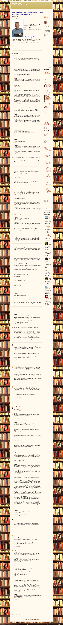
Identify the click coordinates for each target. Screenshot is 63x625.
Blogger (38, 619)
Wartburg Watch (47, 95)
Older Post (40, 613)
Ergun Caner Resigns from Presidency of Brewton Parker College (48, 235)
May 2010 (47, 157)
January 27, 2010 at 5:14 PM (17, 219)
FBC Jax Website (47, 119)
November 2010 (48, 150)
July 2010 (47, 155)
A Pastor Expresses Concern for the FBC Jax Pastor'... (48, 177)
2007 (46, 202)
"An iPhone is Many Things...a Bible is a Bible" (48, 180)
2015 (46, 142)
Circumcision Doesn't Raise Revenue (48, 196)
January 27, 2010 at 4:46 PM (17, 204)
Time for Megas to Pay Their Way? (50, 287)
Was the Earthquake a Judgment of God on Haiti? (48, 171)
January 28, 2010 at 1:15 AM (17, 341)
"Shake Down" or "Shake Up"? (48, 190)
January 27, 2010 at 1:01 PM (17, 153)
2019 (46, 137)
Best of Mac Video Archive (47, 109)
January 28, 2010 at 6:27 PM (17, 431)
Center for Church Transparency (47, 82)
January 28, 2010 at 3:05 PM (17, 410)
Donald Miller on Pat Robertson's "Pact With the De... (48, 188)
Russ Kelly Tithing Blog (48, 98)
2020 (46, 136)
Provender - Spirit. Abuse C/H (47, 90)
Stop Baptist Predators (48, 117)
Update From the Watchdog (50, 278)
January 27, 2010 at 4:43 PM (17, 194)
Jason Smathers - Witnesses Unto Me (47, 84)
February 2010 (48, 161)
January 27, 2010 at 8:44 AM (17, 111)
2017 (46, 140)
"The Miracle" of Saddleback (48, 198)
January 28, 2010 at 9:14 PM (17, 473)
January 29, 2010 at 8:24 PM (17, 515)
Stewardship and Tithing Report (48, 80)
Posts (46, 208)
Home (27, 613)
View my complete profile (47, 36)
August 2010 (47, 154)
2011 (46, 147)
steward (15, 78)
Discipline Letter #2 (47, 104)
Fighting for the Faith (47, 97)
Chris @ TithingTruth (16, 534)
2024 (46, 134)
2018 (46, 139)
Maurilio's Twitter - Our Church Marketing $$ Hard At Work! (48, 122)
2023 (46, 135)
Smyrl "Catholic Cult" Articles (48, 108)
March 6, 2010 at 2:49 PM (17, 526)
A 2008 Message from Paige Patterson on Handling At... (48, 192)
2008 (46, 201)
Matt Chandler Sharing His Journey (47, 182)
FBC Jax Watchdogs (20, 4)
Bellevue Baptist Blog (47, 114)
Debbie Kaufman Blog (48, 92)
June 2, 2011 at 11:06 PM (17, 591)
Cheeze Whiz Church (47, 99)
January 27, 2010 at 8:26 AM (17, 103)
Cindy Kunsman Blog (47, 76)
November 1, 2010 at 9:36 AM (17, 561)
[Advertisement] (26, 606)
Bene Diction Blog (47, 100)
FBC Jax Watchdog (16, 406)
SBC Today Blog (47, 113)
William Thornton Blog (48, 91)
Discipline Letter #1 (47, 103)
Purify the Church (47, 96)
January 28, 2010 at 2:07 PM (17, 397)
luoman (33, 619)
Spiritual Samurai (47, 79)
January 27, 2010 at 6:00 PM (17, 290)
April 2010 (47, 158)
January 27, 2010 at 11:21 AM (17, 142)
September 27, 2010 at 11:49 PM (18, 546)
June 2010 (47, 156)
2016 (46, 141)
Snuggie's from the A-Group (48, 167)
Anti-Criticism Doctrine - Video (48, 88)
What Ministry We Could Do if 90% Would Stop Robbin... (48, 174)
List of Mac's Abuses (47, 101)
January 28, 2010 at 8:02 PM (17, 461)
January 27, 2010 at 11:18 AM (17, 136)
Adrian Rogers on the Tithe (48, 169)
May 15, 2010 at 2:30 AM (17, 532)
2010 (46, 148)
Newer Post (13, 613)
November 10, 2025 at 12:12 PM (18, 597)
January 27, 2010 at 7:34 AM (17, 86)
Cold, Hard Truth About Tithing (48, 112)
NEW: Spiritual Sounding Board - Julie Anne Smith (48, 71)
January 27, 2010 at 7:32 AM (17, 75)
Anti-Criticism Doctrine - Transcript (48, 87)
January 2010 (47, 162)
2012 (46, 146)
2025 (46, 133)
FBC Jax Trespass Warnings (47, 106)
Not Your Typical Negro (48, 78)
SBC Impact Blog (47, 115)
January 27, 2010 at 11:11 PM (17, 323)
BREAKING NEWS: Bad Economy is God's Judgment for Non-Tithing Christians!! (48, 269)
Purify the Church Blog (48, 102)
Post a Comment (15, 599)
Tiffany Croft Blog (47, 116)
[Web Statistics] (46, 17)
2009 (46, 200)
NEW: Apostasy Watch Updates (48, 73)
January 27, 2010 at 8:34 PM (17, 311)
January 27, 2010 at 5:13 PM (17, 214)
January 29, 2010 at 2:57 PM (17, 507)
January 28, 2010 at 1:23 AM (17, 349)
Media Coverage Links (48, 85)
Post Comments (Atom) (18, 614)
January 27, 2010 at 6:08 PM (17, 305)
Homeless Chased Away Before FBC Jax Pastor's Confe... (48, 164)
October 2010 (48, 151)
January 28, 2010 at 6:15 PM (17, 419)
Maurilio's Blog (47, 120)
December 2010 (48, 149)
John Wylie (15, 518)
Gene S (15, 413)
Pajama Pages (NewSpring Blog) (47, 94)
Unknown (15, 365)
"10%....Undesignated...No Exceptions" (48, 194)
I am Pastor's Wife (47, 77)
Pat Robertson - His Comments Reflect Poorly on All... (48, 185)
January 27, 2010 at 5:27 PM (17, 242)
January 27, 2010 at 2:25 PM (17, 165)
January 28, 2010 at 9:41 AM (17, 362)
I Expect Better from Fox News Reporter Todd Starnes (47, 227)
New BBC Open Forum (17, 156)
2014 (46, 143)
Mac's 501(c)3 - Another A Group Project (48, 125)
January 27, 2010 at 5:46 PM (17, 252)
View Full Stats (46, 128)
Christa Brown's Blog (47, 118)
